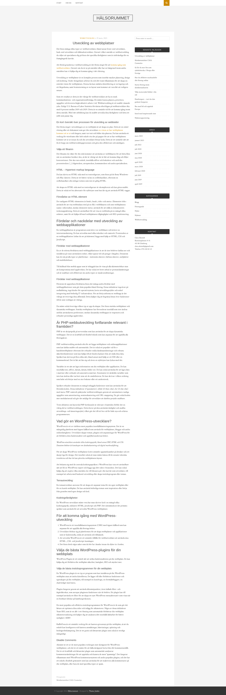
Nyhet (137, 211)
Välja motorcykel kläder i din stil (145, 93)
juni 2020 (138, 153)
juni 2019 (138, 179)
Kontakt (79, 3)
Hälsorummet (73, 691)
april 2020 (138, 162)
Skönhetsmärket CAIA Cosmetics (69, 680)
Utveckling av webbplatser (145, 56)
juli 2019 (138, 175)
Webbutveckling (87, 38)
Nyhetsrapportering (142, 118)
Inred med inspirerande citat (145, 113)
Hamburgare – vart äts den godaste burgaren (145, 100)
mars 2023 (139, 136)
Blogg (137, 202)
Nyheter (138, 215)
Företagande (139, 206)
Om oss (68, 3)
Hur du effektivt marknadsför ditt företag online (146, 79)
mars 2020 (139, 166)
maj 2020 (138, 158)
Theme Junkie (94, 691)
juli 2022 (138, 145)
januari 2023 (139, 140)
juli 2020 (138, 149)
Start (58, 3)
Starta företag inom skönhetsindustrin (142, 86)
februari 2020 (140, 171)
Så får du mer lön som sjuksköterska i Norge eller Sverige (145, 70)
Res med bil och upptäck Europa (144, 107)
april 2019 (138, 184)
